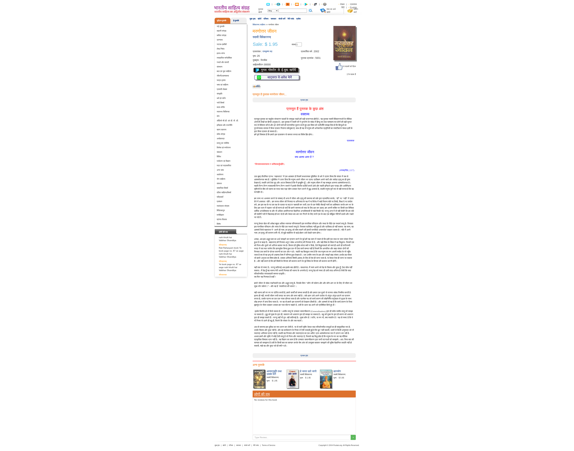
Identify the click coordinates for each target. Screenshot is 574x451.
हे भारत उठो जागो (308, 371)
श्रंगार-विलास (222, 219)
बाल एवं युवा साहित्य (224, 71)
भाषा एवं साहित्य (222, 84)
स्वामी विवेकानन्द (262, 37)
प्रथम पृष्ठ (304, 100)
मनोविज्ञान (220, 215)
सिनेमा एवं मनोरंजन (224, 147)
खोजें (259, 19)
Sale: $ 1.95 (265, 44)
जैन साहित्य (221, 179)
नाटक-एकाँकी (222, 44)
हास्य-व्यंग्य (221, 53)
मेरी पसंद (291, 19)
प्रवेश (298, 19)
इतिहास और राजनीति (224, 125)
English (353, 7)
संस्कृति (219, 93)
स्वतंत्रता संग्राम (223, 206)
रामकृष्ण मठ (267, 51)
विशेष (219, 224)
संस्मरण (219, 67)
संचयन (219, 183)
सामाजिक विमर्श (222, 188)
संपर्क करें (281, 19)
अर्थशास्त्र (221, 138)
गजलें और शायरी (223, 62)
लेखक (342, 4)
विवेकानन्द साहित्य (259, 24)
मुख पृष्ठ (252, 19)
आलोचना (220, 174)
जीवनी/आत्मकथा (223, 76)
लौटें (258, 86)
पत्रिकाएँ (220, 197)
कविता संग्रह (221, 35)
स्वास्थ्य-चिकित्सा (223, 111)
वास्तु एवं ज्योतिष (223, 143)
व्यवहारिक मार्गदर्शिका (224, 58)
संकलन (219, 152)
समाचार (273, 19)
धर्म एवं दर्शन (221, 98)
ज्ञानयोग (337, 371)
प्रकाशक (353, 4)
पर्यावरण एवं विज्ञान (223, 161)
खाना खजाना (221, 129)
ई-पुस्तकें (236, 20)
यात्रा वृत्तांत (221, 80)
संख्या (294, 44)
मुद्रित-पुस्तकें (221, 20)
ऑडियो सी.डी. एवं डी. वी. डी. (228, 120)
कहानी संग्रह (221, 31)
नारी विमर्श (220, 102)
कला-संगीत (221, 107)
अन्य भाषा (220, 170)
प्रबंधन (219, 201)
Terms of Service (268, 445)
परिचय (266, 19)
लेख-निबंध (220, 49)
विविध (219, 156)
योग (218, 116)
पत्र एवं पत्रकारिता (224, 165)
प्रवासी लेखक (222, 89)
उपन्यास (220, 40)
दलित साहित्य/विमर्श (224, 192)
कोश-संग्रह (221, 134)
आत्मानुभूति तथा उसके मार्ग (274, 372)
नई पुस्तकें (220, 26)
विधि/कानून (221, 210)
